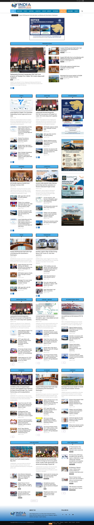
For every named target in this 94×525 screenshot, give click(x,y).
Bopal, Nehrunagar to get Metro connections (49, 290)
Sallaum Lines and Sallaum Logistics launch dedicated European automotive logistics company (50, 214)
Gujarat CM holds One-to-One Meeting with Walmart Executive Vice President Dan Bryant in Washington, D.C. (43, 15)
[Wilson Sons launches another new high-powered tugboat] (39, 222)
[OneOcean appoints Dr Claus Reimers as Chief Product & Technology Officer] (64, 419)
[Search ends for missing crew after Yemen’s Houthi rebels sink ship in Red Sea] (39, 475)
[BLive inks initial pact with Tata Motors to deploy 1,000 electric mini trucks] (39, 284)
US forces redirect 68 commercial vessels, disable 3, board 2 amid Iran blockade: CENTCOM (51, 332)
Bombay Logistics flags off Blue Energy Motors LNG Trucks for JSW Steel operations (46, 253)
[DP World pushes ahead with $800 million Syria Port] (39, 208)
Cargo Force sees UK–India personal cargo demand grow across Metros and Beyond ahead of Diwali (51, 341)
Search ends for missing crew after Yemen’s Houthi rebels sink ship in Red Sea (51, 475)
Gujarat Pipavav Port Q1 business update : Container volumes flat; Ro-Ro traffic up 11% (25, 485)
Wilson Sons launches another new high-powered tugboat (51, 221)
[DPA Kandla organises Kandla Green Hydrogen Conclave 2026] (54, 69)
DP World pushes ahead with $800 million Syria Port (51, 207)
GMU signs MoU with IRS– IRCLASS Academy (50, 134)
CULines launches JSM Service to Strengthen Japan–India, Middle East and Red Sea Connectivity (51, 199)
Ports (12, 79)
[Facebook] (77, 1)
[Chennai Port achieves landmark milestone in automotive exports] (13, 140)
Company (72, 370)
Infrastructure (21, 299)
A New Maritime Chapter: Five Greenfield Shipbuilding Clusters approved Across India (21, 114)
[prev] (79, 15)
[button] (82, 11)
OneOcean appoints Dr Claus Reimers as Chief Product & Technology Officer (76, 419)
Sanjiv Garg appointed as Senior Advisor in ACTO (49, 276)
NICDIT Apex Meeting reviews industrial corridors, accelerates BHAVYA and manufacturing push (24, 430)
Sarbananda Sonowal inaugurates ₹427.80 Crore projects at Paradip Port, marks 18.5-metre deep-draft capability (27, 76)
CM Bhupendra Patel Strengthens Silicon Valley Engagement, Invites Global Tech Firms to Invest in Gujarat (25, 413)
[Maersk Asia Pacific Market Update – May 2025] (21, 451)
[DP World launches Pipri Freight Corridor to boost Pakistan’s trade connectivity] (64, 448)
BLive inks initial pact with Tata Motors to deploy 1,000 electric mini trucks (50, 284)
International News (72, 299)
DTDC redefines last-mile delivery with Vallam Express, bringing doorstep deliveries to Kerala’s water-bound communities (51, 268)
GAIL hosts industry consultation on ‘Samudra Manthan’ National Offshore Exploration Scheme (50, 420)
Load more (34, 500)
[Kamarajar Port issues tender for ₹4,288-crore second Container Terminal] (54, 78)
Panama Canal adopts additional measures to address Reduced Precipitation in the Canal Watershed (75, 347)
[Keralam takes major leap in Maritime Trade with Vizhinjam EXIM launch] (13, 147)
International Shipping (15, 456)
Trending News (72, 489)
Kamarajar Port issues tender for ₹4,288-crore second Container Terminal (71, 76)
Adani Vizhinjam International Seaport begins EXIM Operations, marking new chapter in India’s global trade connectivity (25, 155)
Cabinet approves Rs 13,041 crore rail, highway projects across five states (25, 359)
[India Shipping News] (21, 6)
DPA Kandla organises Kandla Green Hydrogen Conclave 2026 (70, 67)
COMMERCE (71, 473)
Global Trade (46, 478)
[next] (82, 15)
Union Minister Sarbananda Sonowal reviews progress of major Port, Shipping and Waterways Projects (25, 476)
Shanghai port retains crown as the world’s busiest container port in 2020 (50, 493)
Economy (62, 61)
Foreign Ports (72, 464)
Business (62, 52)
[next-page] (13, 88)
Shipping (21, 166)
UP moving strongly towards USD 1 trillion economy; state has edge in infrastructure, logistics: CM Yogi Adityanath (25, 351)
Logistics (47, 166)
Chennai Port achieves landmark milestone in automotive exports (23, 140)
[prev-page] (11, 88)
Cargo (19, 488)
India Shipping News (22, 522)
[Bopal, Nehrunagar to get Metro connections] (39, 291)
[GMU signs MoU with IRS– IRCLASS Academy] (39, 135)
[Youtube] (83, 1)
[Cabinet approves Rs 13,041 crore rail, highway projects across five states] (13, 359)
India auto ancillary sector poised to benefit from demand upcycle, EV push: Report (24, 494)
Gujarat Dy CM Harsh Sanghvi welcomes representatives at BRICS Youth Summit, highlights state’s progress (25, 422)
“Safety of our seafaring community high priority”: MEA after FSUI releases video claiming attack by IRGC (25, 204)
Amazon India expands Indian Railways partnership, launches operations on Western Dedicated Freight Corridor (46, 184)
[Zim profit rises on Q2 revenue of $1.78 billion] (72, 308)
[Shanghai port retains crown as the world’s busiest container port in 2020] (39, 493)
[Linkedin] (79, 1)
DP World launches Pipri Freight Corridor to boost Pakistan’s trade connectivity (76, 448)
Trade (21, 235)
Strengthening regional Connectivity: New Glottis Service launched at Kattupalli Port (51, 485)
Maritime (47, 95)
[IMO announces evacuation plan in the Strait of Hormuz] (64, 488)
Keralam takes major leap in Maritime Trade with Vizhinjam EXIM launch (25, 147)
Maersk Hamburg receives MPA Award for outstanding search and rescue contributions (50, 142)
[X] (81, 1)
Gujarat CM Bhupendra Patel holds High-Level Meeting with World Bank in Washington (71, 49)
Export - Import (47, 299)
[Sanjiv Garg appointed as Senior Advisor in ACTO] (39, 277)
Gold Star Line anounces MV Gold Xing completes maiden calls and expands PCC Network (50, 151)
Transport (47, 235)
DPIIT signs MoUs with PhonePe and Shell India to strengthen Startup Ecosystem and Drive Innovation (24, 342)
